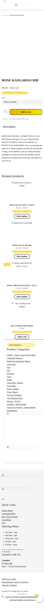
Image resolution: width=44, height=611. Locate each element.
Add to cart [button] (22, 337)
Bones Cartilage (13, 389)
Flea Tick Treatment (14, 395)
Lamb (9, 377)
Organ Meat (11, 386)
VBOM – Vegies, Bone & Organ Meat (21, 355)
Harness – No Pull (13, 401)
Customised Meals (8, 514)
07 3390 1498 (7, 563)
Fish (8, 371)
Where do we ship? (9, 579)
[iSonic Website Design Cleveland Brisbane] (22, 598)
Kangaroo (10, 374)
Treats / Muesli (12, 392)
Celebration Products (14, 358)
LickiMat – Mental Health (16, 404)
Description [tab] (9, 126)
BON (23, 118)
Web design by (22, 594)
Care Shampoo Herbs (15, 398)
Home (3, 15)
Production (7, 551)
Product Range (7, 511)
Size (3, 98)
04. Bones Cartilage (15, 118)
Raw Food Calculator (10, 517)
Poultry (9, 380)
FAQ (4, 523)
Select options (22, 216)
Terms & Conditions (9, 585)
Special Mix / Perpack (15, 383)
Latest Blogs (6, 520)
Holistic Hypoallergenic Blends (18, 361)
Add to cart (26, 112)
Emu (8, 367)
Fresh (7, 15)
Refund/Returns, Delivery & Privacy (15, 582)
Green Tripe (11, 364)
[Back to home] (22, 4)
